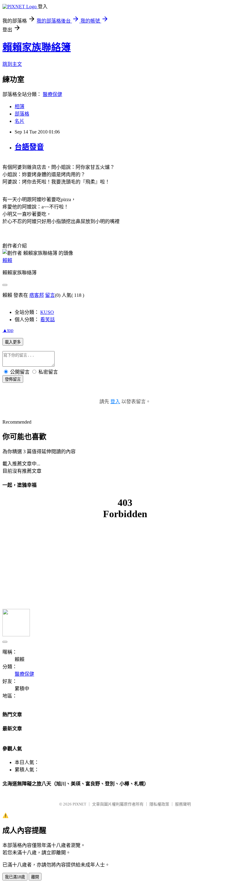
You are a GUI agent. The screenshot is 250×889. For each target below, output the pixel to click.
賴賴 (7, 260)
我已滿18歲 (15, 877)
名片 (19, 121)
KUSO (47, 312)
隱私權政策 (159, 804)
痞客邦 (36, 295)
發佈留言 (13, 379)
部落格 (22, 113)
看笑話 (47, 319)
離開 (35, 877)
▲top (7, 330)
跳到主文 (12, 64)
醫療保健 (52, 94)
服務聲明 (183, 804)
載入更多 (13, 342)
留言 (50, 295)
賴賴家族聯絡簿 (36, 47)
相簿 (19, 106)
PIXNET (79, 804)
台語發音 (29, 147)
